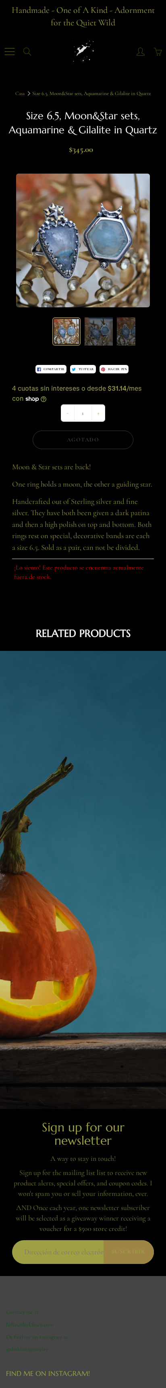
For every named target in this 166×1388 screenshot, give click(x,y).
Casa (20, 93)
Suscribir (129, 1251)
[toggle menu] (9, 52)
